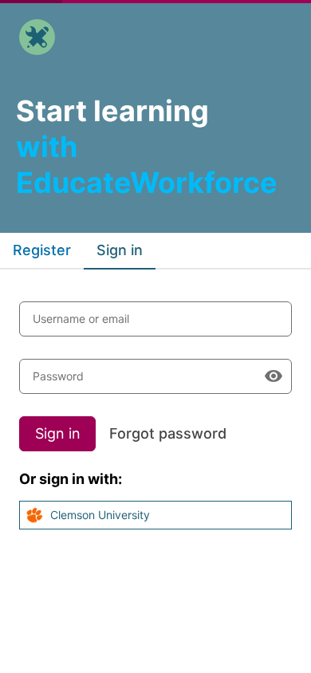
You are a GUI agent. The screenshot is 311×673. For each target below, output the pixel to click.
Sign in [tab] (119, 250)
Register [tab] (42, 250)
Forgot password (167, 433)
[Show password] (273, 376)
